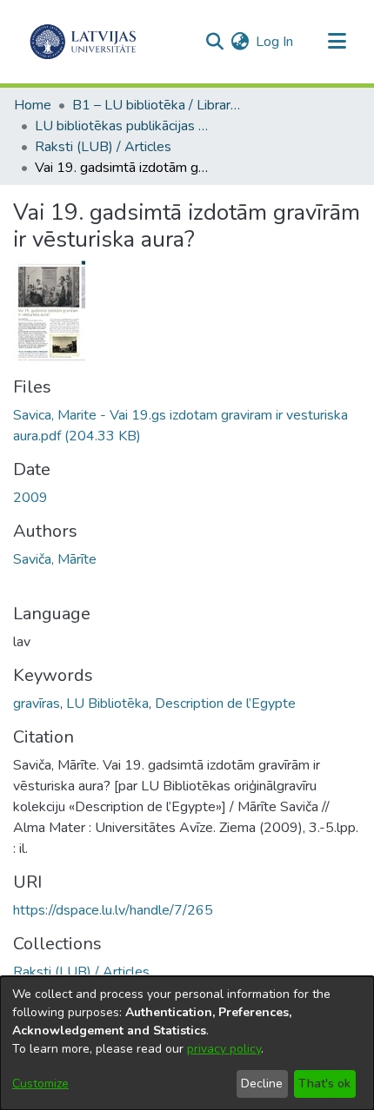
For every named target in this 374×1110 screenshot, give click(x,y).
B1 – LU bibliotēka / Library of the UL (159, 105)
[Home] (83, 41)
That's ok (324, 1083)
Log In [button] (275, 41)
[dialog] (187, 1043)
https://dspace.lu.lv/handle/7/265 (113, 910)
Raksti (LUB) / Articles (103, 146)
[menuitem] (239, 41)
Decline (262, 1083)
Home (32, 105)
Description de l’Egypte (225, 703)
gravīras (36, 703)
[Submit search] (214, 41)
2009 (30, 497)
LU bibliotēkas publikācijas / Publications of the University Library (122, 125)
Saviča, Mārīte (55, 559)
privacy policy (224, 1049)
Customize (40, 1083)
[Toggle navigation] (336, 41)
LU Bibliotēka (107, 703)
